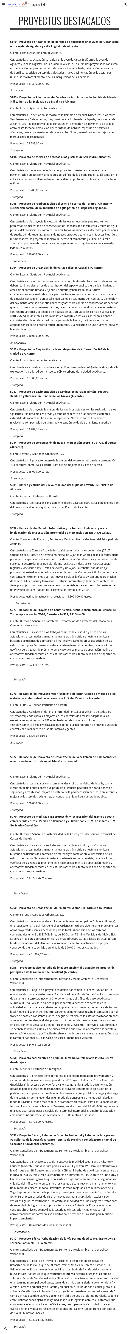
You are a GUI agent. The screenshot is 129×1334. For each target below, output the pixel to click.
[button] (4, 4)
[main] (64, 22)
